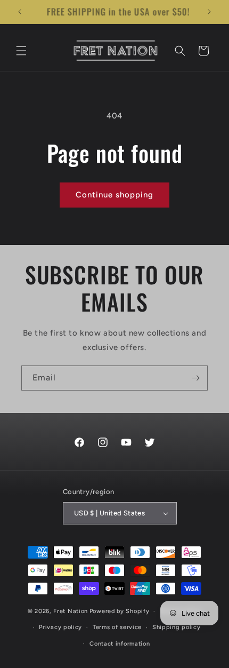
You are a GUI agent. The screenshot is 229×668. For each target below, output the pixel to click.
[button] (21, 50)
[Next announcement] (209, 11)
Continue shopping (114, 195)
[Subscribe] (195, 378)
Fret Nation (70, 611)
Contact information (119, 643)
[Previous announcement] (19, 11)
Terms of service (117, 627)
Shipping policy (176, 627)
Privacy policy (60, 627)
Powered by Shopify (119, 611)
